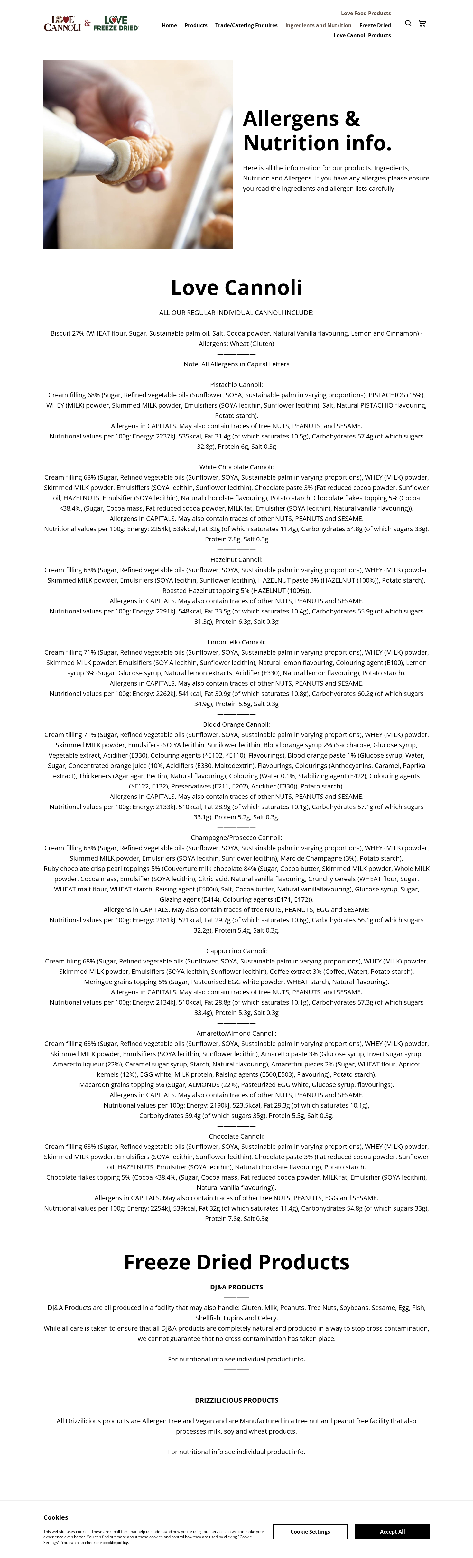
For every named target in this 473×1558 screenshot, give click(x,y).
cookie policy (115, 1542)
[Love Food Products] (91, 23)
